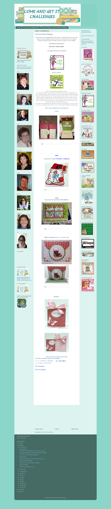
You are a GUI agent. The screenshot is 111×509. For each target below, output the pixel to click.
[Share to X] (62, 361)
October (22, 469)
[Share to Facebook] (63, 361)
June (21, 477)
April (21, 481)
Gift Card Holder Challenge (26, 460)
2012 (20, 489)
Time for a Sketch (24, 464)
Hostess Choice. (48, 363)
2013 (20, 445)
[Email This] (59, 361)
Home (18, 27)
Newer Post (39, 429)
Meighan (56, 296)
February (22, 485)
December (22, 447)
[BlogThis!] (60, 361)
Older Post (74, 429)
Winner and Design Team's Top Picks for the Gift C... (32, 458)
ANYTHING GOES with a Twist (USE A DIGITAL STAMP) (33, 452)
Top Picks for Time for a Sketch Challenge (30, 462)
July (21, 475)
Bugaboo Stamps (68, 95)
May (21, 479)
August (21, 473)
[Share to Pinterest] (65, 361)
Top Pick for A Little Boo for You (27, 466)
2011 (20, 491)
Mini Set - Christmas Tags (62, 237)
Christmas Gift (23, 456)
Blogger (64, 497)
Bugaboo (41, 363)
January (22, 487)
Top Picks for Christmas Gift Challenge (29, 454)
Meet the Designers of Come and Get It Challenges (54, 27)
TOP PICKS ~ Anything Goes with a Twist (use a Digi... (32, 450)
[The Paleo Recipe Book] (88, 35)
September (22, 471)
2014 (20, 443)
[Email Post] (56, 360)
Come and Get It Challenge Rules (31, 27)
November (22, 449)
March (21, 483)
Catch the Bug (74, 104)
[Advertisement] (56, 416)
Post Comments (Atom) (47, 432)
